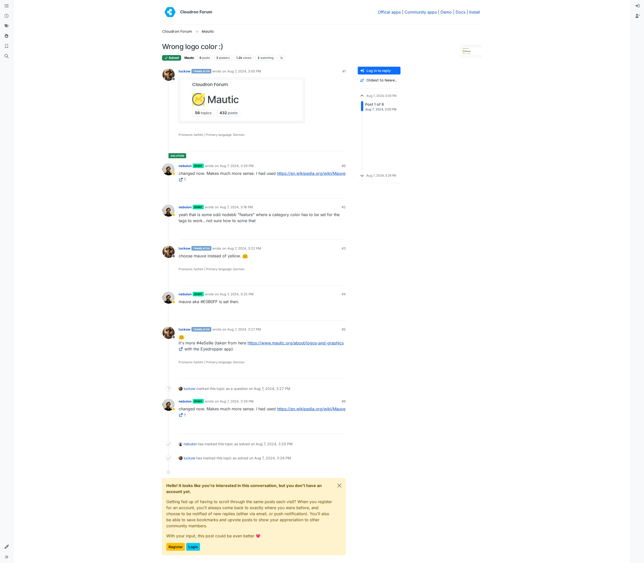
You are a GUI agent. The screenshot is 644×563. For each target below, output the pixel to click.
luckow (184, 71)
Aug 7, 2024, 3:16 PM (236, 207)
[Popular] (6, 36)
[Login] (637, 6)
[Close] (339, 485)
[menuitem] (637, 6)
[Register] (637, 16)
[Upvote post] (333, 145)
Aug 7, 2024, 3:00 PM (244, 71)
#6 (344, 166)
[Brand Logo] (170, 12)
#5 (344, 329)
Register (176, 547)
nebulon (185, 166)
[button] (6, 547)
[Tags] (6, 26)
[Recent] (6, 16)
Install (474, 12)
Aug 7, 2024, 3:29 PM (237, 166)
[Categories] (6, 6)
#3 (344, 248)
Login (193, 547)
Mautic (189, 58)
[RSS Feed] (282, 58)
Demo (446, 12)
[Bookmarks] (6, 46)
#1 (344, 71)
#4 (344, 294)
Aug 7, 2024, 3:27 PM (244, 329)
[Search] (6, 56)
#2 (344, 207)
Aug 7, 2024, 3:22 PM (244, 248)
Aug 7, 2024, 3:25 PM (237, 294)
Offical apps (389, 12)
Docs (460, 12)
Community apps (421, 12)
